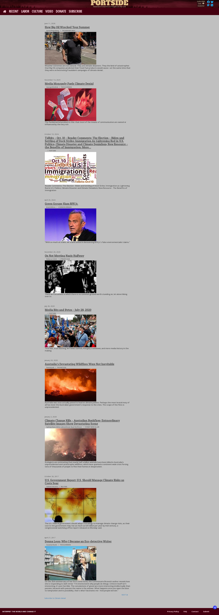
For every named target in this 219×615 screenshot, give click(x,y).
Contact (195, 611)
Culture (37, 11)
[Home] (109, 2)
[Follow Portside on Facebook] (208, 2)
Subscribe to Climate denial (55, 598)
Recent (13, 11)
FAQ (185, 611)
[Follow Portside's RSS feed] (212, 6)
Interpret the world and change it (19, 611)
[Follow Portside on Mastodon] (208, 6)
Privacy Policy (173, 611)
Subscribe (75, 11)
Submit (206, 611)
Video (49, 11)
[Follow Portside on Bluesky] (212, 2)
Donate (61, 11)
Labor (25, 11)
